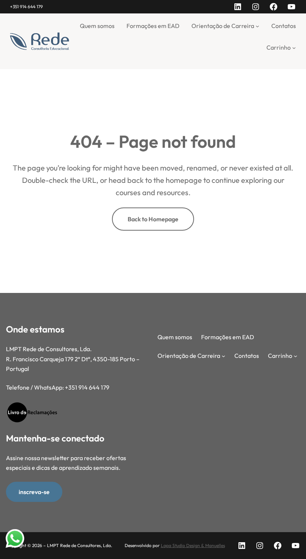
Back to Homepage (153, 219)
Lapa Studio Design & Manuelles (193, 545)
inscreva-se (34, 492)
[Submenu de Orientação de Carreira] (257, 26)
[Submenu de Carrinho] (294, 48)
